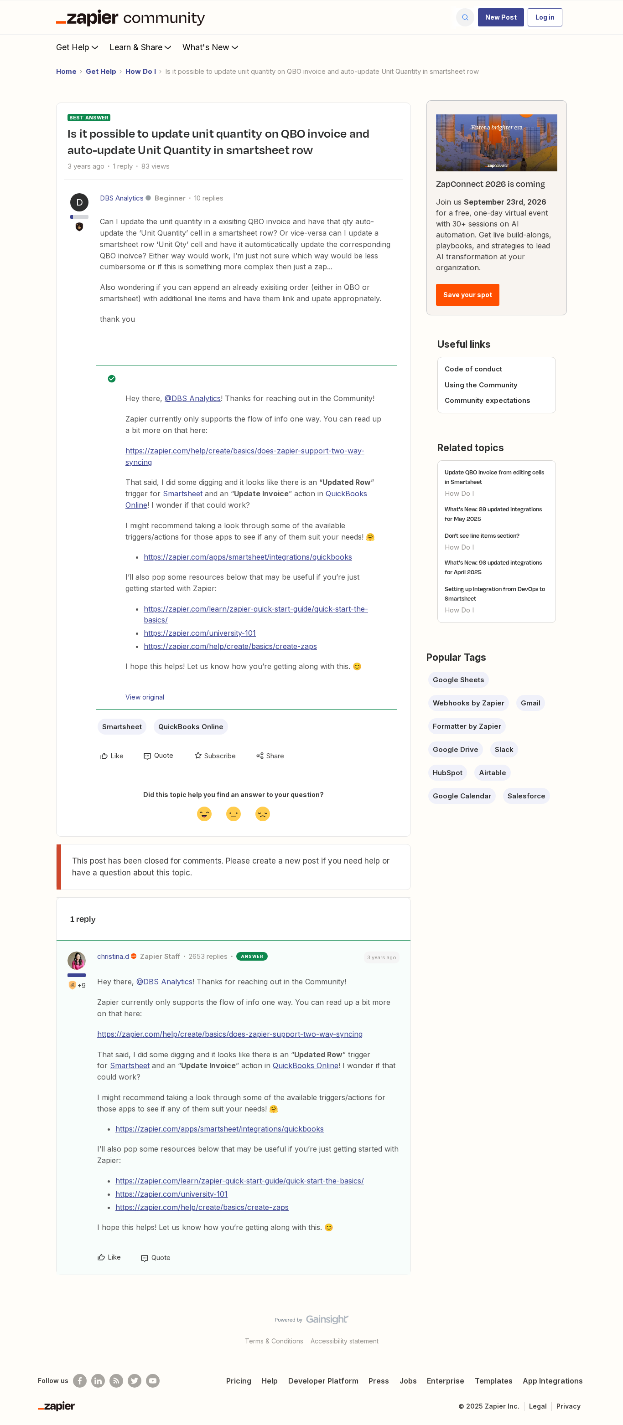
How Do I (140, 71)
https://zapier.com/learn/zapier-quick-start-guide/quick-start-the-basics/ (239, 1180)
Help (269, 1380)
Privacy (568, 1406)
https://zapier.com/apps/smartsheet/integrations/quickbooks (248, 556)
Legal (538, 1406)
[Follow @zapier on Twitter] (134, 1381)
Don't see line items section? (482, 535)
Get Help (72, 47)
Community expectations (487, 400)
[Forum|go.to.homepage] (132, 17)
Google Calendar (462, 796)
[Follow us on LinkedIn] (98, 1381)
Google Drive (455, 749)
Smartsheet (182, 493)
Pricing (238, 1380)
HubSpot (447, 772)
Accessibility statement (345, 1341)
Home (66, 71)
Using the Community (481, 385)
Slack (504, 749)
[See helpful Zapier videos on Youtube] (153, 1381)
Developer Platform (323, 1380)
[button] (501, 17)
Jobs (408, 1380)
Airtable (492, 772)
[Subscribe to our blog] (116, 1381)
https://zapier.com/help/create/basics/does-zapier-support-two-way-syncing (230, 1034)
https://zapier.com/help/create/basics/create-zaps (230, 646)
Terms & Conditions (274, 1341)
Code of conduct (473, 369)
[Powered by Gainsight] (311, 1322)
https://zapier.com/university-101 (200, 633)
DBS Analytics (122, 198)
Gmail (530, 703)
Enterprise (445, 1380)
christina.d (113, 956)
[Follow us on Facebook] (80, 1381)
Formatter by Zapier (467, 726)
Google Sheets (458, 679)
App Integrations (553, 1380)
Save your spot (467, 294)
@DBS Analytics (193, 398)
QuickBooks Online (190, 726)
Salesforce (526, 796)
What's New (205, 47)
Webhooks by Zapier (468, 703)
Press (379, 1380)
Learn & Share (135, 47)
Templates (494, 1380)
